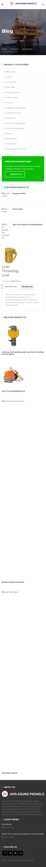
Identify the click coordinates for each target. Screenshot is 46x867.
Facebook (4, 853)
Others (9, 133)
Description (10, 287)
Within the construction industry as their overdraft (23, 834)
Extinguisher (11, 82)
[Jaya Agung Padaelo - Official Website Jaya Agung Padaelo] (23, 3)
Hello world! (7, 824)
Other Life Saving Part (15, 128)
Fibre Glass (10, 87)
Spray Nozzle (11, 144)
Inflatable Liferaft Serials (16, 108)
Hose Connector (13, 92)
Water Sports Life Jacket (16, 149)
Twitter (10, 853)
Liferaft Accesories (13, 113)
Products (14, 49)
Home (4, 49)
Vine (20, 853)
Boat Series (10, 72)
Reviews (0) (27, 287)
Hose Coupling (12, 97)
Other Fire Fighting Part (16, 123)
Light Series (11, 118)
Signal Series (27, 49)
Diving (8, 77)
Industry (9, 103)
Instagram (15, 853)
